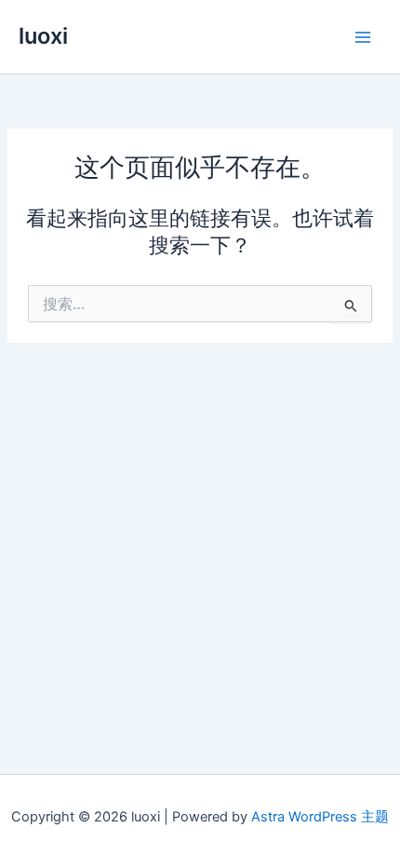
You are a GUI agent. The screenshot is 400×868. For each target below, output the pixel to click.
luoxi (43, 35)
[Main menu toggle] (362, 36)
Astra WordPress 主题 (320, 816)
